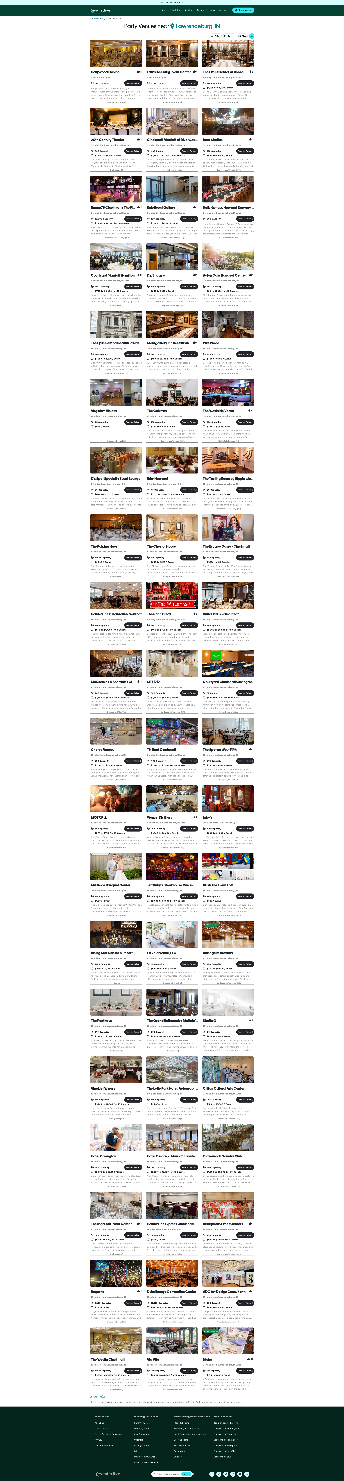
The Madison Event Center (111, 1224)
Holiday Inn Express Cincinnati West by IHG (180, 1224)
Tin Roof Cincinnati (161, 750)
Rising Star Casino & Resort (112, 953)
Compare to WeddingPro (226, 1428)
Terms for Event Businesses (109, 1434)
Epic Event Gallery (161, 208)
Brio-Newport (157, 479)
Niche (207, 1359)
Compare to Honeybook (226, 1440)
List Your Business (205, 10)
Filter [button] (217, 36)
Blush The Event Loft (218, 885)
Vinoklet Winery (103, 1088)
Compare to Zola (222, 1456)
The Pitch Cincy (159, 614)
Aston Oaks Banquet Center (224, 275)
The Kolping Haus (104, 546)
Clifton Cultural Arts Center (224, 1088)
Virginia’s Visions (104, 411)
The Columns (157, 411)
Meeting (188, 10)
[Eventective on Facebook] (211, 1474)
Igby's (207, 817)
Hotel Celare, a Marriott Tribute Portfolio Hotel (182, 1156)
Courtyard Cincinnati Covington (228, 682)
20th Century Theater (107, 140)
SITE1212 (153, 682)
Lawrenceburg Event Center (169, 72)
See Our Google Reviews (226, 1423)
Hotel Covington (103, 1156)
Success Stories (182, 1445)
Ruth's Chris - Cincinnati (221, 614)
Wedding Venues (142, 1428)
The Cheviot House (161, 546)
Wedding (175, 10)
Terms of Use (101, 1428)
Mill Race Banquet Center (110, 885)
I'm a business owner (171, 2)
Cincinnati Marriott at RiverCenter (173, 140)
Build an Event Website (146, 1462)
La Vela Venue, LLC (161, 953)
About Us (99, 1423)
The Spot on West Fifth (220, 750)
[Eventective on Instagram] (218, 1474)
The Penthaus (101, 1021)
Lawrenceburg (97, 18)
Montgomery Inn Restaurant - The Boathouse (181, 343)
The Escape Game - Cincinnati (226, 546)
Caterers (138, 1440)
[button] (251, 36)
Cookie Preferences (105, 1445)
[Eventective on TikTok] (232, 1474)
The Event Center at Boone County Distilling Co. (239, 72)
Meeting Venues (142, 1434)
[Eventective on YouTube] (239, 1474)
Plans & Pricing (181, 1423)
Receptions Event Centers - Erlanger (231, 1224)
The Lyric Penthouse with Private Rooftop (122, 343)
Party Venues (141, 1423)
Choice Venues (102, 750)
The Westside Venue (218, 411)
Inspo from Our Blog (144, 1456)
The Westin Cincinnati (108, 1359)
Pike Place (211, 343)
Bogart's (97, 1292)
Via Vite (153, 1359)
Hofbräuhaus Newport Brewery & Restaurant (237, 208)
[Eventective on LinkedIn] (246, 1474)
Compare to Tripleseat (225, 1434)
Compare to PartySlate (225, 1451)
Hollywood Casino (105, 72)
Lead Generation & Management (190, 1434)
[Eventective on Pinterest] (225, 1474)
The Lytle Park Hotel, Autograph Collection (179, 1088)
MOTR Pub (99, 817)
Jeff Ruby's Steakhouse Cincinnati (173, 885)
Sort (230, 36)
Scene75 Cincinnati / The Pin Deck (117, 208)
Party (165, 10)
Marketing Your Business (186, 1428)
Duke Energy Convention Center (171, 1292)
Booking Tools (181, 1440)
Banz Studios (213, 140)
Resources (179, 1451)
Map (244, 36)
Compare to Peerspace (225, 1445)
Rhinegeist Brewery (218, 953)
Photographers (141, 1445)
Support (178, 1456)
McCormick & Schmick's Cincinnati (118, 682)
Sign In (222, 10)
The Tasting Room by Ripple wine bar (231, 479)
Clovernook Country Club (222, 1156)
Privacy (98, 1440)
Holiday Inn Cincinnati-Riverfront (116, 614)
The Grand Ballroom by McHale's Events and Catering (188, 1021)
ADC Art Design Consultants (224, 1292)
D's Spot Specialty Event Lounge (115, 479)
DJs (136, 1451)
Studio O (209, 1021)
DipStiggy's (156, 275)
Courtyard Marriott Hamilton (113, 275)
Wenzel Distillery (159, 817)
